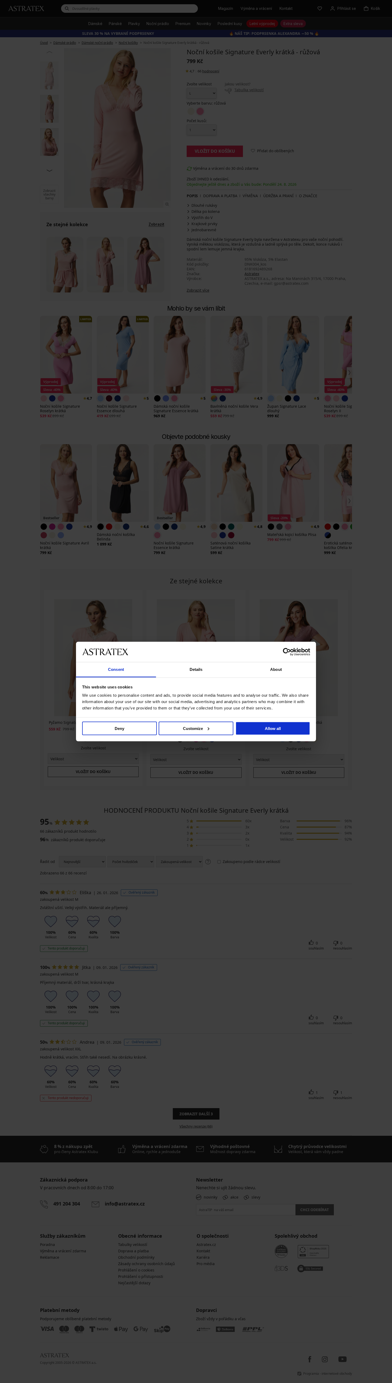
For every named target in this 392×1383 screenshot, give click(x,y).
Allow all (273, 728)
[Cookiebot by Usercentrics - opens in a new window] (286, 652)
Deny (119, 728)
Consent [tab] (116, 669)
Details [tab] (196, 669)
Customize (193, 728)
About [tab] (276, 669)
